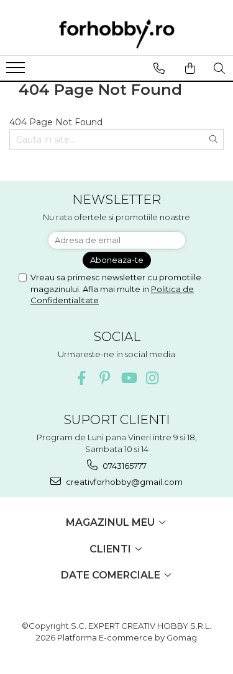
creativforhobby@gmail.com (123, 482)
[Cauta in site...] (219, 68)
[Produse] (17, 71)
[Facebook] (81, 378)
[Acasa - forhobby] (117, 33)
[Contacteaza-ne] (159, 68)
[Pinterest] (105, 378)
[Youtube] (128, 378)
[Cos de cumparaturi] (189, 68)
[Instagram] (152, 378)
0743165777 (124, 466)
